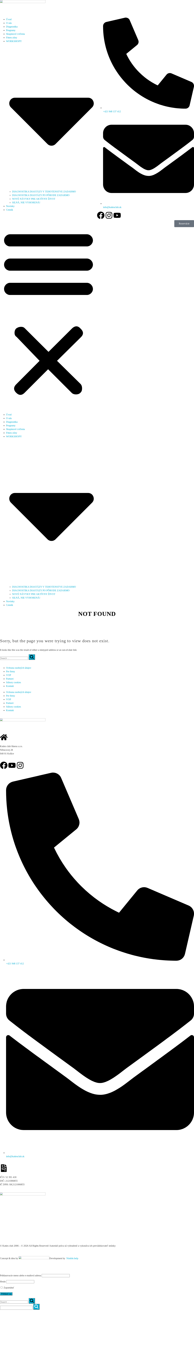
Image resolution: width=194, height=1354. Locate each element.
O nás (9, 23)
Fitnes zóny (11, 37)
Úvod (9, 1313)
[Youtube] (117, 215)
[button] (48, 312)
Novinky (10, 206)
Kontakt (10, 686)
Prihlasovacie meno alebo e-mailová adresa (20, 1275)
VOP (8, 675)
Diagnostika (12, 26)
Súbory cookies (13, 682)
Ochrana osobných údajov (18, 668)
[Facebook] (101, 215)
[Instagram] (109, 215)
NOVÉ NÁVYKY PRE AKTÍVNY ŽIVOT (33, 199)
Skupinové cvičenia (15, 34)
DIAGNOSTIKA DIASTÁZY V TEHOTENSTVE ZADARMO (44, 191)
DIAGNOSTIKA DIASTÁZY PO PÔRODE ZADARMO (41, 195)
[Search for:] (14, 658)
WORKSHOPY (14, 1331)
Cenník (9, 209)
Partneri (9, 678)
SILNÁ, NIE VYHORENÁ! (26, 202)
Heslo (3, 1281)
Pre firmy (10, 671)
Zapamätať (8, 1287)
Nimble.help (72, 1258)
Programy (10, 30)
